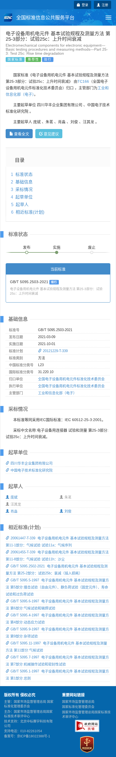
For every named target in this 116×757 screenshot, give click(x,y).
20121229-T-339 (55, 351)
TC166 (83, 81)
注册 (104, 4)
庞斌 (14, 497)
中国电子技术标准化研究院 (32, 470)
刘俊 (67, 511)
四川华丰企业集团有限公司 (32, 463)
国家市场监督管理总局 (78, 702)
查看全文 (21, 133)
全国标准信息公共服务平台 (44, 17)
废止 (91, 247)
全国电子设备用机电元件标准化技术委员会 (71, 379)
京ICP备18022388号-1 (33, 736)
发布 (26, 247)
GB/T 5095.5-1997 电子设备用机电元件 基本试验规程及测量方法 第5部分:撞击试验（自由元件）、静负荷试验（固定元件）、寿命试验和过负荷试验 (57, 587)
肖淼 (14, 511)
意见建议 (51, 133)
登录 (84, 4)
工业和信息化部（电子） (57, 393)
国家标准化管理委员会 (78, 707)
